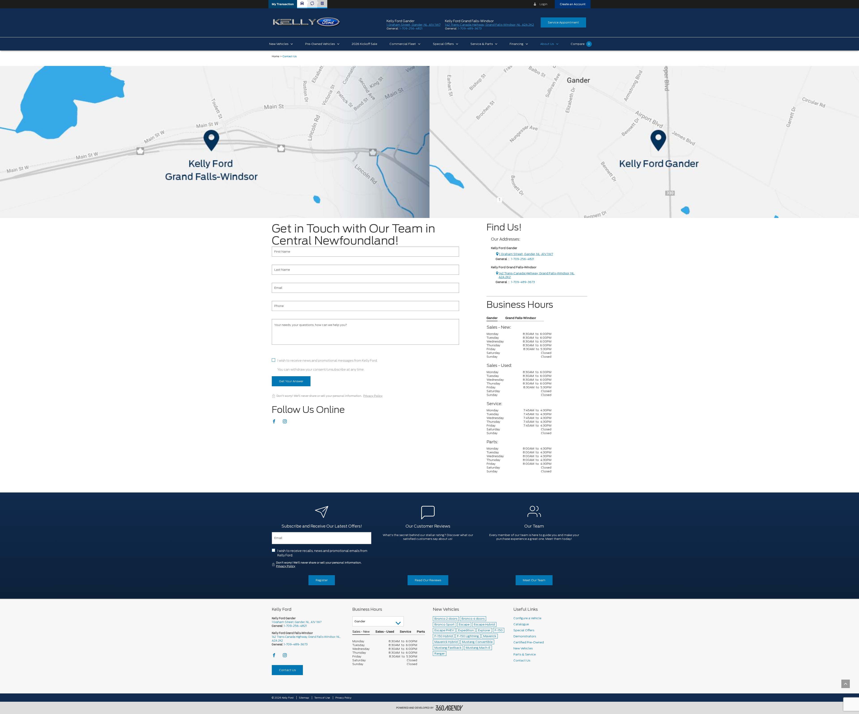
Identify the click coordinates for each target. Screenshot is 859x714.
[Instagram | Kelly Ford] (285, 422)
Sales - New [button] (361, 631)
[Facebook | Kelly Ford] (274, 422)
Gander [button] (492, 318)
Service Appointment (563, 22)
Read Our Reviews (428, 580)
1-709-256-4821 (411, 28)
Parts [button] (421, 631)
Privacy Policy (373, 396)
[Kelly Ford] (429, 142)
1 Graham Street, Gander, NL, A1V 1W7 (413, 24)
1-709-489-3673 (470, 28)
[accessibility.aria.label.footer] (449, 708)
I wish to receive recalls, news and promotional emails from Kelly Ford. (322, 553)
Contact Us (287, 670)
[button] (282, 4)
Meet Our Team (534, 580)
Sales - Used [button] (384, 631)
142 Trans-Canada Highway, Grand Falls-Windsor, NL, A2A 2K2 (489, 24)
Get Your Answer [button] (291, 381)
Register (322, 580)
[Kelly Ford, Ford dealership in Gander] (306, 22)
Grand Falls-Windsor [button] (520, 318)
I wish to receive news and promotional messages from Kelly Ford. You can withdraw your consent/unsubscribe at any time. (327, 365)
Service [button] (405, 631)
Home (275, 56)
